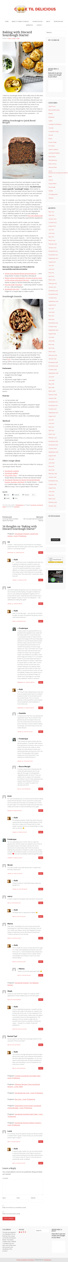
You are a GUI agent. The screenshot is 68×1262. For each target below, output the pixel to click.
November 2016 (53, 445)
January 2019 (52, 359)
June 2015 (51, 491)
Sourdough (52, 187)
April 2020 (51, 319)
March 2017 (52, 434)
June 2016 (51, 463)
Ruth (18, 38)
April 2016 (51, 470)
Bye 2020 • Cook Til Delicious (25, 1099)
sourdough (33, 505)
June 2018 (51, 380)
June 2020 (52, 312)
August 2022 (52, 226)
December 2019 (53, 323)
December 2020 (53, 290)
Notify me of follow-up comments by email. (14, 1207)
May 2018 (51, 384)
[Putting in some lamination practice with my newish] (59, 521)
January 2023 (52, 219)
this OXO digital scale (35, 216)
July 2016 (51, 459)
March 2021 (52, 280)
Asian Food (52, 106)
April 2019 (51, 348)
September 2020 (53, 301)
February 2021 (53, 283)
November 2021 (53, 255)
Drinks (50, 138)
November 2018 (53, 366)
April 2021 (51, 276)
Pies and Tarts (53, 167)
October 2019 (53, 326)
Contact (39, 25)
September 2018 (53, 373)
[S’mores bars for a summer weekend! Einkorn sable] (51, 526)
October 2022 (53, 222)
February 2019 (53, 355)
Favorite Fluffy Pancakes (13, 285)
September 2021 (53, 258)
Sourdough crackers (12, 471)
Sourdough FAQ (38, 21)
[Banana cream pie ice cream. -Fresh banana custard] (51, 530)
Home (6, 21)
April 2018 (51, 387)
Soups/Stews (53, 183)
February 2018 (53, 394)
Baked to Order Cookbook (20, 21)
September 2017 (53, 412)
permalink (16, 506)
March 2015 (52, 499)
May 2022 (51, 237)
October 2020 (53, 298)
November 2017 (53, 405)
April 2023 (51, 215)
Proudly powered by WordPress (25, 1260)
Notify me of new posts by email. (11, 1213)
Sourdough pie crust (12, 289)
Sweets (51, 191)
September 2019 (53, 330)
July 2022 (51, 229)
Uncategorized (53, 194)
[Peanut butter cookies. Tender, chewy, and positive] (51, 521)
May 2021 (51, 272)
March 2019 (52, 351)
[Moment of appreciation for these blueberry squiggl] (59, 526)
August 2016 (52, 455)
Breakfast (51, 117)
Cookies (51, 128)
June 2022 (51, 233)
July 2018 (51, 377)
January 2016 (52, 477)
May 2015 (51, 495)
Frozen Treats (52, 142)
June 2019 (51, 341)
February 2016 (53, 473)
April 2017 (51, 430)
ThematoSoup (47, 1260)
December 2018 (53, 362)
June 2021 (51, 269)
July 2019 (51, 337)
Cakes (50, 121)
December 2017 (53, 402)
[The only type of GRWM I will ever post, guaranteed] (59, 530)
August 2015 (52, 488)
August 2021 (52, 262)
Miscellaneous (20, 505)
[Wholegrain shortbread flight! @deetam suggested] (51, 535)
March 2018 (52, 391)
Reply (40, 552)
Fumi (8, 359)
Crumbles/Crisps (54, 131)
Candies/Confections (55, 124)
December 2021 (53, 251)
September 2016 (53, 452)
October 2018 (53, 369)
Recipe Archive (58, 21)
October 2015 (52, 484)
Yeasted (51, 198)
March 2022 (52, 240)
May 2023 (51, 212)
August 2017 (52, 416)
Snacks (51, 180)
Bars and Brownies (54, 110)
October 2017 (52, 409)
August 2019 (52, 333)
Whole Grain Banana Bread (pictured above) (20, 273)
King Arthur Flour (11, 475)
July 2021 (51, 265)
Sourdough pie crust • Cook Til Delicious (29, 1093)
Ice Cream (52, 146)
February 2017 (53, 437)
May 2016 (51, 466)
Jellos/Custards (53, 149)
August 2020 (52, 305)
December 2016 (53, 441)
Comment (5, 1178)
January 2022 (52, 247)
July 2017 (51, 420)
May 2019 (51, 344)
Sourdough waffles (11, 473)
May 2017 (51, 427)
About (48, 21)
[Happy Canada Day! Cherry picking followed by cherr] (59, 535)
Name (4, 1198)
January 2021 (52, 287)
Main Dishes (52, 156)
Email (18, 1198)
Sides (50, 176)
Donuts (51, 135)
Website (33, 1198)
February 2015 (53, 502)
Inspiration (29, 25)
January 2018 (52, 398)
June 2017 (51, 423)
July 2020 (51, 308)
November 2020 (53, 294)
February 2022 (53, 244)
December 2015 (53, 481)
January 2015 (52, 506)
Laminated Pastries (54, 153)
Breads (51, 113)
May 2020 (51, 316)
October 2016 (53, 448)
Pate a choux (52, 164)
